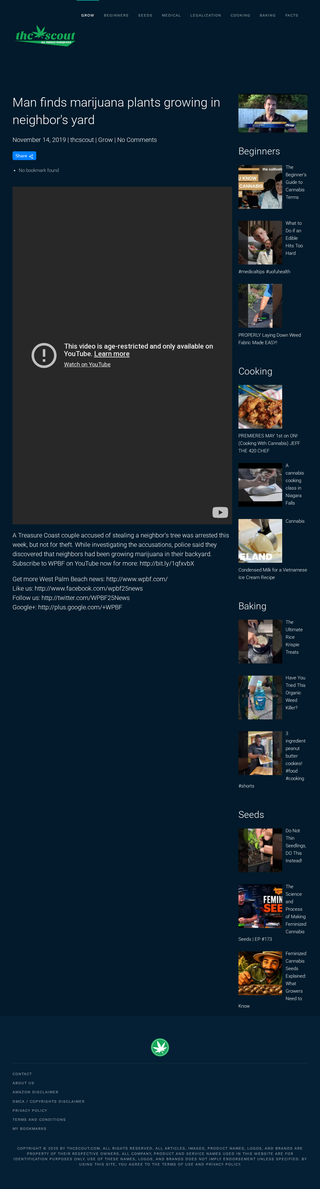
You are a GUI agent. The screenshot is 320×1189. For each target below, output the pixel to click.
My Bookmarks (29, 1128)
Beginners (116, 15)
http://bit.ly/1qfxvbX (167, 563)
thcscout (82, 140)
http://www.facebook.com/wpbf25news (89, 588)
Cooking (240, 15)
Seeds (145, 15)
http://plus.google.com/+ (72, 607)
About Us (23, 1083)
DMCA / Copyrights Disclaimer (48, 1101)
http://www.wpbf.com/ (137, 579)
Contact (22, 1074)
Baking (268, 15)
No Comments (137, 140)
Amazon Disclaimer (35, 1092)
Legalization (205, 15)
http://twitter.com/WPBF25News (86, 598)
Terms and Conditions (39, 1119)
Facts (291, 15)
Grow (87, 15)
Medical (171, 15)
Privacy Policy (29, 1110)
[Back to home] (44, 36)
